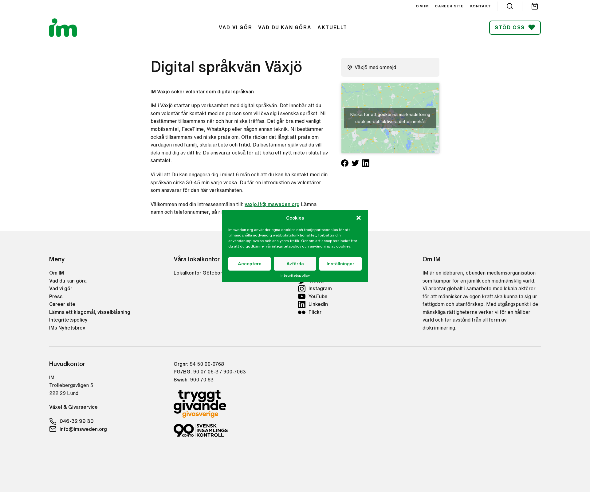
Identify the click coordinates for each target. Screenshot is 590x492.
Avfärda (295, 263)
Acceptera (250, 263)
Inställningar (340, 263)
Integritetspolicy (295, 275)
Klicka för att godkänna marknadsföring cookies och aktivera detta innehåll (390, 118)
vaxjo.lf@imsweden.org (272, 204)
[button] (359, 218)
